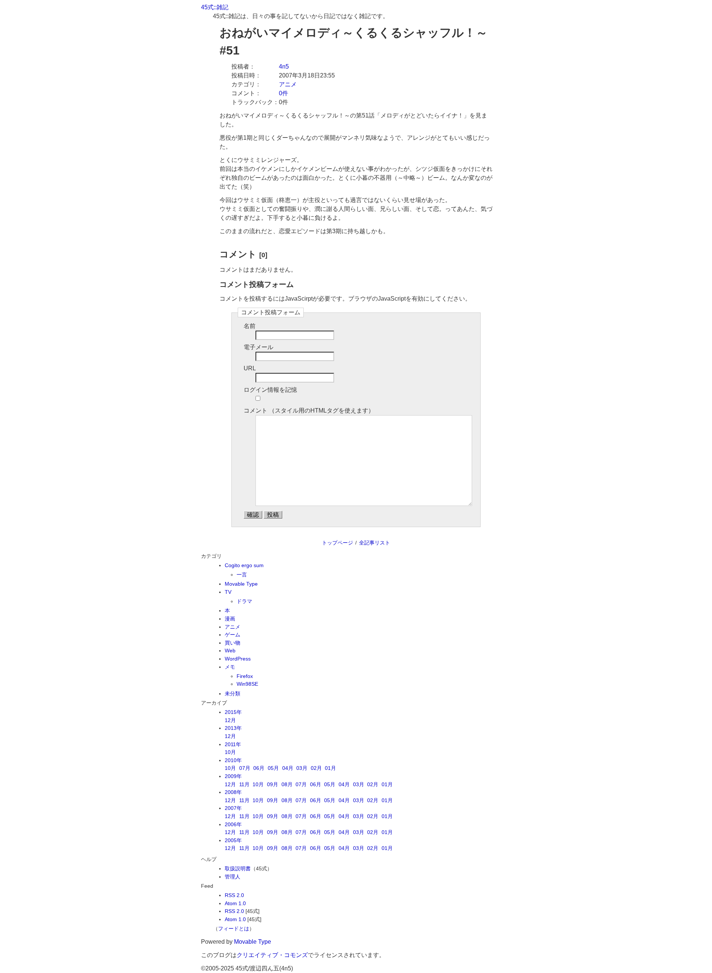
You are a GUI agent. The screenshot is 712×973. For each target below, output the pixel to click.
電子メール (258, 347)
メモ (230, 667)
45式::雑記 (214, 7)
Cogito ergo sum (244, 565)
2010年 (233, 760)
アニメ (288, 84)
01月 (330, 768)
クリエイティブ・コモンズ (272, 955)
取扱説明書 (238, 868)
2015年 (233, 712)
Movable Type (241, 584)
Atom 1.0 (235, 903)
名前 (250, 326)
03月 (301, 768)
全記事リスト (374, 543)
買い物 (232, 643)
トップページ (337, 543)
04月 (287, 768)
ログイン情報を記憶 (270, 390)
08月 (287, 784)
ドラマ (244, 601)
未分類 (232, 693)
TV (228, 592)
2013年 (233, 728)
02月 (316, 768)
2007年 (233, 808)
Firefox (245, 676)
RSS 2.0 (234, 895)
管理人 (232, 877)
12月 (230, 720)
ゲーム (232, 635)
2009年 (233, 776)
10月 (230, 752)
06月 (258, 768)
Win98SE (247, 684)
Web (230, 650)
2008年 (233, 792)
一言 (242, 574)
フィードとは (233, 928)
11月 (244, 784)
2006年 (233, 824)
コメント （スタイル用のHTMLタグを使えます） (309, 410)
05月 (273, 768)
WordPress (238, 659)
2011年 (233, 744)
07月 (244, 768)
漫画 (230, 619)
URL (250, 368)
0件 (283, 93)
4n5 (284, 66)
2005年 (233, 840)
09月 (272, 784)
